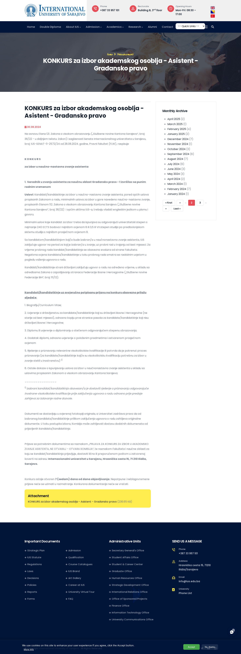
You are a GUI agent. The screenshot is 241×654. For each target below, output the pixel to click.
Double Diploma (50, 27)
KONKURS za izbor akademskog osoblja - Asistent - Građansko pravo (72, 502)
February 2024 (176, 189)
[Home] (55, 9)
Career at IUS (76, 585)
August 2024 (175, 159)
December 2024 (178, 139)
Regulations (34, 564)
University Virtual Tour (81, 592)
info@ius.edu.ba (189, 581)
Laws (30, 571)
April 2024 (173, 179)
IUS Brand (74, 571)
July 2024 (173, 164)
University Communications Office (132, 619)
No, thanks (210, 647)
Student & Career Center (127, 564)
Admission (93, 27)
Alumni (152, 27)
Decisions (33, 578)
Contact (167, 27)
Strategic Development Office (130, 585)
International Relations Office (130, 592)
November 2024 (177, 144)
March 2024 (175, 184)
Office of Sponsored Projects (129, 598)
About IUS (72, 27)
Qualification (76, 557)
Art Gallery (74, 578)
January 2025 (176, 134)
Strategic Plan (36, 550)
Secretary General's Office (128, 550)
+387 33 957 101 (109, 10)
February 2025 (176, 129)
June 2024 (174, 169)
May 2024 (173, 174)
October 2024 (176, 149)
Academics (114, 27)
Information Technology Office (130, 612)
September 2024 (178, 154)
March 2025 (175, 124)
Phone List (185, 593)
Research (135, 27)
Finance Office (120, 605)
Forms (31, 598)
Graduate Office (122, 571)
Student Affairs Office (125, 557)
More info (29, 649)
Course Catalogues (80, 564)
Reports (32, 592)
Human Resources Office (127, 578)
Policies (31, 585)
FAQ (70, 598)
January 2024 (176, 194)
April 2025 (173, 119)
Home (31, 27)
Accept (191, 647)
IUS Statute (34, 557)
